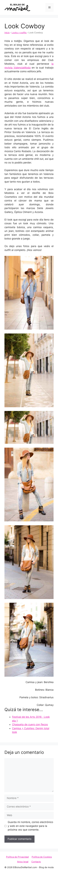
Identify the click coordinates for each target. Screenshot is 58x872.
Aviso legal (22, 861)
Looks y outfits (19, 32)
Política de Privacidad (17, 856)
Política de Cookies (42, 856)
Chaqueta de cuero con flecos (30, 724)
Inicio (7, 32)
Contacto (36, 861)
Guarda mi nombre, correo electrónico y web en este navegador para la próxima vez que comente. (30, 826)
